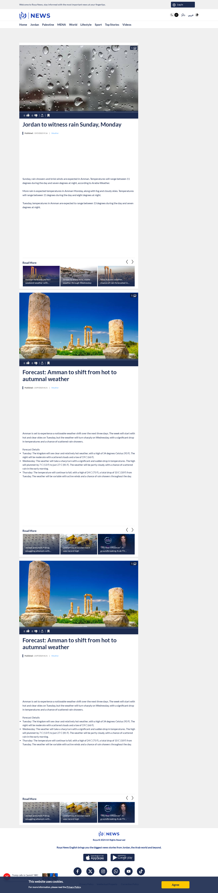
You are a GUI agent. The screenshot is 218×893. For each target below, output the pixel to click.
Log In (180, 4)
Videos (126, 24)
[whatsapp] (116, 871)
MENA (61, 24)
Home (23, 24)
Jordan (34, 24)
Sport (98, 24)
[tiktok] (141, 871)
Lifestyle (86, 24)
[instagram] (103, 871)
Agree (175, 884)
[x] (90, 871)
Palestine (48, 24)
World (73, 24)
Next (127, 262)
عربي (191, 14)
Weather (55, 133)
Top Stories (112, 24)
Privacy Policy (74, 887)
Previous (133, 262)
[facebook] (78, 871)
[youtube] (129, 871)
